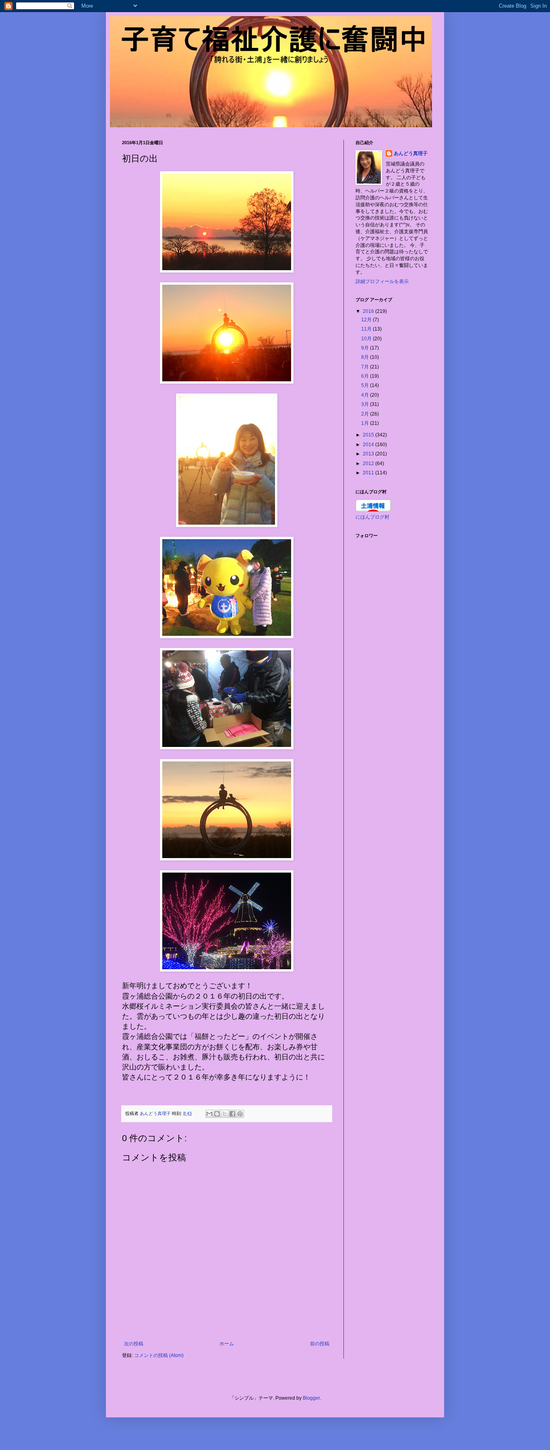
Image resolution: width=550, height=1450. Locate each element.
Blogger (311, 1398)
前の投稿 (319, 1344)
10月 (367, 338)
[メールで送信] (209, 1114)
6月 (365, 376)
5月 (365, 385)
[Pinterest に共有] (240, 1114)
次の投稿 (133, 1344)
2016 (369, 311)
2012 (369, 463)
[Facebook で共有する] (232, 1114)
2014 (369, 444)
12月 (367, 320)
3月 (365, 404)
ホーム (226, 1344)
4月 (365, 395)
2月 (365, 414)
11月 (367, 329)
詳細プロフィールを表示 (382, 281)
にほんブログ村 (372, 517)
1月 (365, 423)
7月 (365, 367)
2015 (369, 435)
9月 (365, 348)
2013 (369, 454)
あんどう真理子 (411, 153)
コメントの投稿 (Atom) (159, 1355)
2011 (369, 473)
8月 (365, 357)
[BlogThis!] (217, 1114)
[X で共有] (225, 1114)
